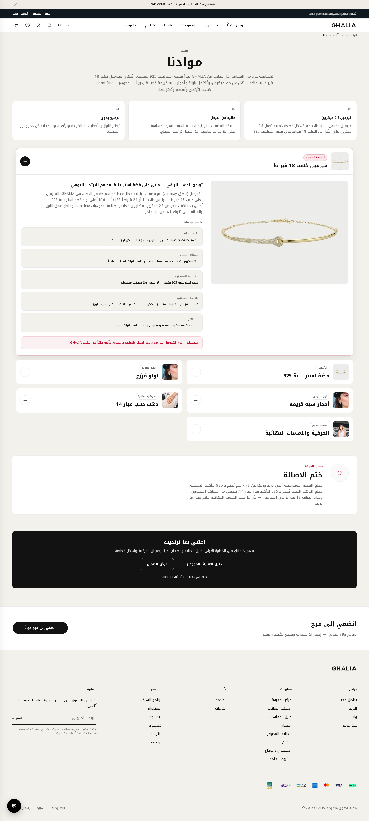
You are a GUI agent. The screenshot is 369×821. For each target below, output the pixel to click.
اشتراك (17, 718)
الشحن (287, 742)
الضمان (286, 725)
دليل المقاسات (280, 717)
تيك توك (155, 717)
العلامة (221, 700)
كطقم (150, 25)
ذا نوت (131, 25)
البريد (353, 708)
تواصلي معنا (198, 577)
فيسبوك (155, 725)
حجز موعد (349, 725)
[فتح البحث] (50, 25)
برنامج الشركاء (150, 700)
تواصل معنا (20, 14)
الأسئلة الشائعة (173, 577)
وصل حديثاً (235, 25)
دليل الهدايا (41, 14)
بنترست (156, 733)
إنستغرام (154, 708)
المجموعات (189, 25)
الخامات (221, 708)
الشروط (40, 808)
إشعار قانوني (21, 808)
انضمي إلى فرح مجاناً (40, 628)
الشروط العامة (281, 759)
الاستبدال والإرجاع (278, 750)
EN (67, 25)
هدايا (168, 25)
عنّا (338, 35)
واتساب (351, 717)
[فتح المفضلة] (28, 25)
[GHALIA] (344, 25)
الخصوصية (58, 808)
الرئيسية (351, 35)
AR (60, 25)
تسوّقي (212, 25)
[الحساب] (39, 25)
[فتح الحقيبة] (17, 25)
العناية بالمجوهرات (278, 733)
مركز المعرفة (282, 700)
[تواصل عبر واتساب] (14, 806)
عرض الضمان (157, 564)
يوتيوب (156, 742)
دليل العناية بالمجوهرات (202, 564)
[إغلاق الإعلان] (15, 4)
